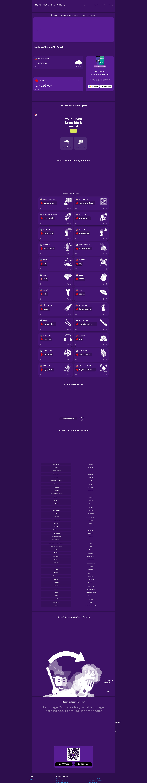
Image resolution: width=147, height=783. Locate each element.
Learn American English (94, 778)
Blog (95, 5)
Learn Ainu (59, 778)
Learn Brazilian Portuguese (95, 780)
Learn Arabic (59, 780)
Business (104, 5)
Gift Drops (111, 5)
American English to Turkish (69, 15)
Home (55, 15)
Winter (84, 15)
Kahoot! (99, 5)
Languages (89, 5)
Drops (84, 5)
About (30, 779)
